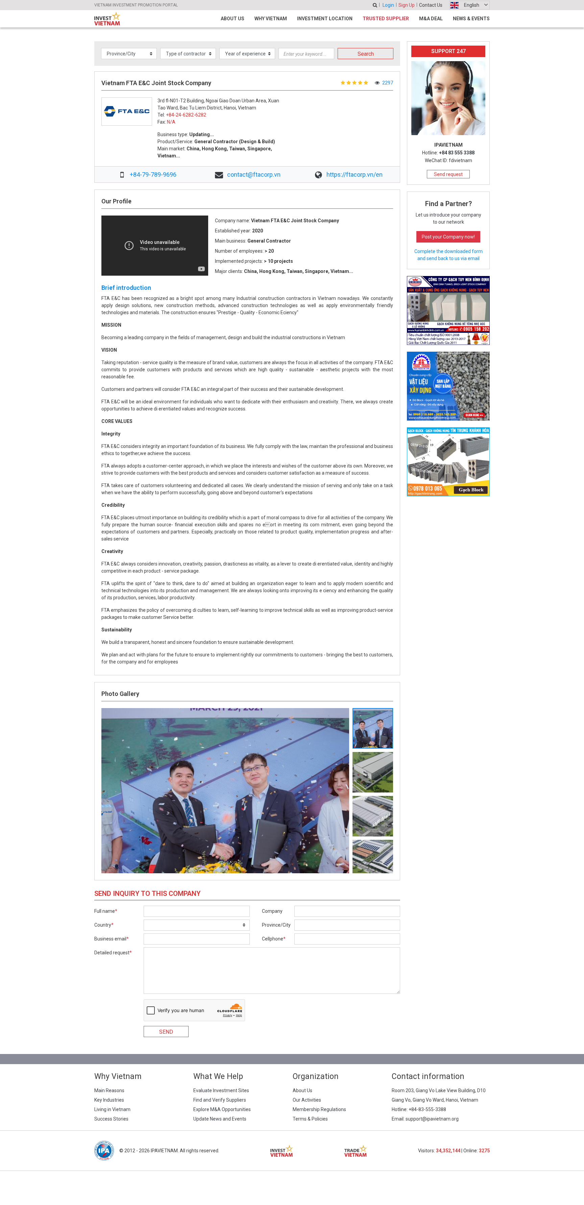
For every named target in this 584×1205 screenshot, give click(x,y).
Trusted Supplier (386, 18)
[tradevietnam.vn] (355, 1151)
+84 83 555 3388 (456, 152)
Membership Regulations (319, 1109)
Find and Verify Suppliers (219, 1100)
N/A (171, 122)
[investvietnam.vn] (281, 1151)
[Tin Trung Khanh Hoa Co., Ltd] (448, 461)
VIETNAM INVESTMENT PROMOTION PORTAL (136, 5)
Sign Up (406, 5)
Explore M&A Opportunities (222, 1109)
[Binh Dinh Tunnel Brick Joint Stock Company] (448, 310)
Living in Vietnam (112, 1109)
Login (388, 5)
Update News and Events (219, 1119)
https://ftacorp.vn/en (354, 174)
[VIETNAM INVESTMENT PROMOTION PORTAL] (107, 18)
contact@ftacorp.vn (254, 174)
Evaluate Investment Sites (221, 1090)
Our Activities (307, 1100)
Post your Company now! (448, 237)
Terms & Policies (310, 1119)
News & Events (471, 18)
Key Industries (109, 1100)
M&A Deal (431, 18)
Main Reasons (109, 1090)
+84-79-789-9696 (153, 174)
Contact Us (430, 5)
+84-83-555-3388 (427, 1109)
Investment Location (324, 18)
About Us (232, 18)
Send (166, 1032)
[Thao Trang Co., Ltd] (448, 385)
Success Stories (111, 1119)
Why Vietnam (270, 18)
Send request (448, 174)
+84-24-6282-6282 (186, 115)
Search (366, 54)
